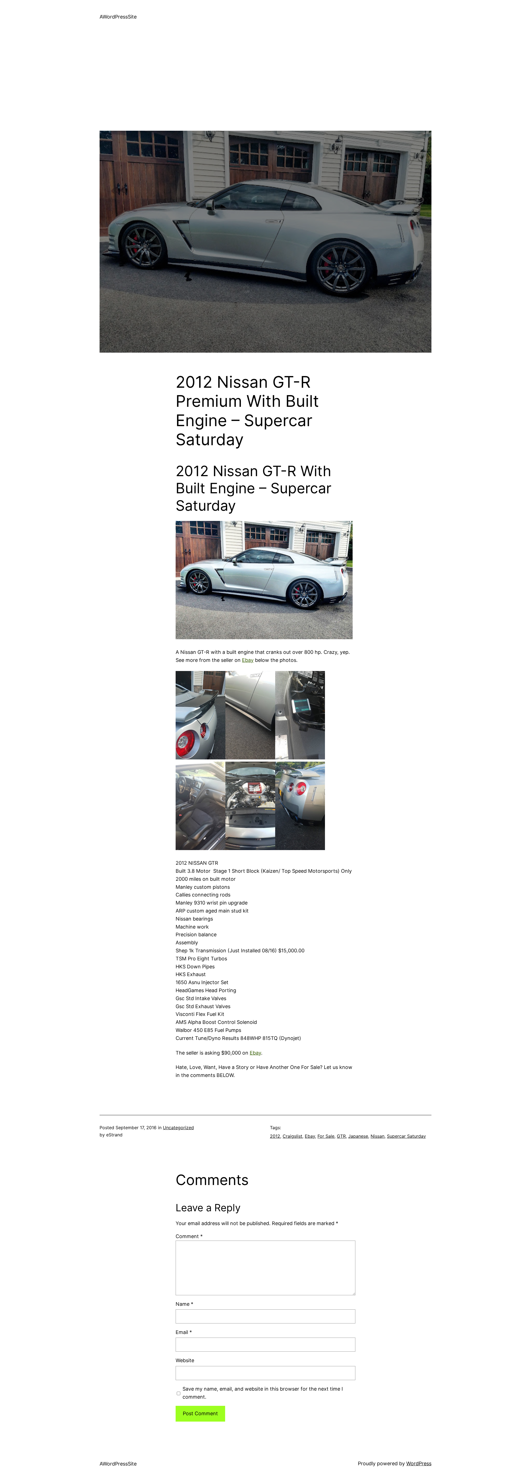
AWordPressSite (118, 17)
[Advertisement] (265, 92)
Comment (189, 1236)
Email (184, 1332)
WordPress (418, 1463)
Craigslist (292, 1136)
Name (184, 1304)
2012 (275, 1136)
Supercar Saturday (406, 1136)
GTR (341, 1136)
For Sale (325, 1136)
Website (185, 1360)
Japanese (358, 1136)
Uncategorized (178, 1127)
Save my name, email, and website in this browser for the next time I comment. (263, 1393)
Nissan (377, 1136)
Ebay (248, 660)
